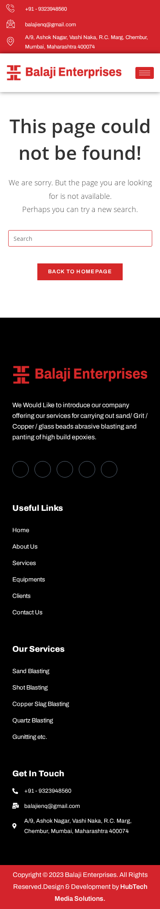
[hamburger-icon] (144, 73)
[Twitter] (42, 469)
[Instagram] (109, 469)
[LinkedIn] (65, 469)
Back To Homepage (80, 272)
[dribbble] (87, 469)
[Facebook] (20, 469)
